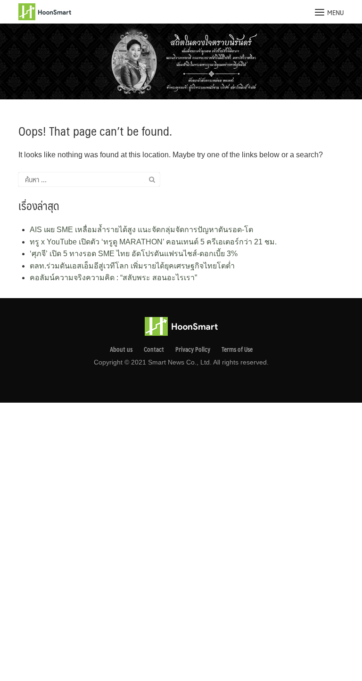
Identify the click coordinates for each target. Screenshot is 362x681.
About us (121, 349)
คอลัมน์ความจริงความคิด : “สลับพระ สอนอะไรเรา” (113, 278)
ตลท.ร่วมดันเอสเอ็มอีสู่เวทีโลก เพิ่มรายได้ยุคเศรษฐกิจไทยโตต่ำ (132, 266)
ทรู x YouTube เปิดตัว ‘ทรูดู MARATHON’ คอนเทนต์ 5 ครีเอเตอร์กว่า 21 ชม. (153, 242)
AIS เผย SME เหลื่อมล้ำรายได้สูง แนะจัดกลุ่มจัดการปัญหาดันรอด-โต (141, 230)
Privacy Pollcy (192, 349)
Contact (154, 349)
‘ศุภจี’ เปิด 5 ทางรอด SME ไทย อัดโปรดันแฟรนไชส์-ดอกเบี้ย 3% (134, 254)
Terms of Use (237, 349)
